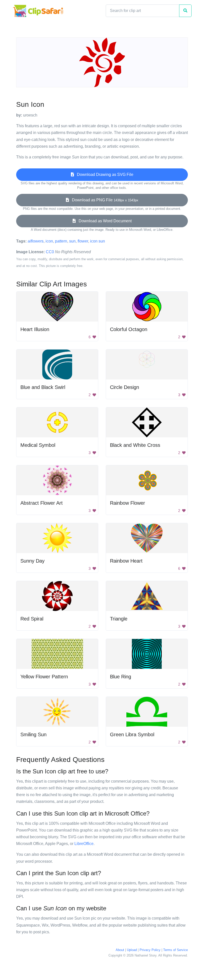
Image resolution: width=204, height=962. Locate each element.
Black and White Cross (135, 445)
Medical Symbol (37, 445)
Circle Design (124, 387)
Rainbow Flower (127, 503)
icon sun (97, 241)
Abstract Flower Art (41, 503)
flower (83, 241)
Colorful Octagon (128, 329)
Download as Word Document (104, 221)
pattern (61, 241)
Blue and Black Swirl (42, 387)
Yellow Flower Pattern (44, 676)
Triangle (118, 618)
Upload (132, 950)
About (120, 950)
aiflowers (36, 241)
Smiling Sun (33, 734)
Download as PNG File (103, 200)
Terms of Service (175, 950)
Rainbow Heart (126, 561)
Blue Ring (120, 676)
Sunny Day (32, 561)
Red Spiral (31, 618)
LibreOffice (84, 844)
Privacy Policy (150, 950)
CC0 (50, 252)
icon (49, 241)
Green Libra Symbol (132, 734)
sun (72, 241)
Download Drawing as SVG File (103, 174)
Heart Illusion (34, 329)
